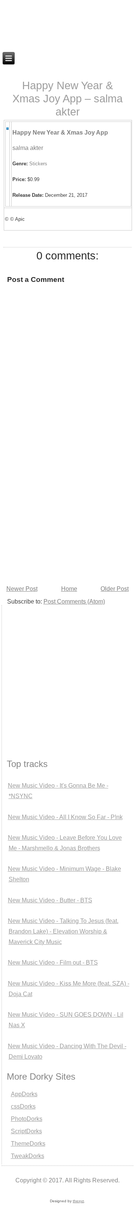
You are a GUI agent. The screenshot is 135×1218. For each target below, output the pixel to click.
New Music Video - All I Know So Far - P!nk (65, 817)
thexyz (78, 1201)
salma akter (27, 148)
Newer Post (22, 589)
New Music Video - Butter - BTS (50, 900)
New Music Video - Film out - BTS (53, 962)
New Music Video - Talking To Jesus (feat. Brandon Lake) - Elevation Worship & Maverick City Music (63, 931)
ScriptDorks (26, 1131)
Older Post (114, 589)
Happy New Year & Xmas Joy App (60, 132)
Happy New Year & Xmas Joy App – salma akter (67, 98)
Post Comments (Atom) (74, 601)
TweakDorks (27, 1156)
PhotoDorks (26, 1119)
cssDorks (23, 1106)
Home (69, 589)
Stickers (38, 163)
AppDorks (24, 1094)
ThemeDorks (28, 1143)
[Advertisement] (67, 512)
